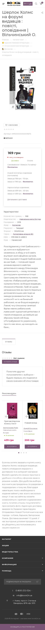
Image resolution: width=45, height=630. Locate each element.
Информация (9, 564)
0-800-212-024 (23, 591)
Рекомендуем (9, 393)
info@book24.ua (24, 595)
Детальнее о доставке (17, 199)
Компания (7, 558)
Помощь (7, 571)
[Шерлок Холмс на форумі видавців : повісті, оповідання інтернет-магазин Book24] (23, 90)
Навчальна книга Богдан (30, 219)
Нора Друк (28, 431)
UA (30, 3)
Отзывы (8, 342)
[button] (19, 453)
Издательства (10, 552)
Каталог (6, 539)
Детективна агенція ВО (23, 234)
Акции (5, 545)
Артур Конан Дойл (10, 428)
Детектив (16, 225)
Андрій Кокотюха (30, 428)
